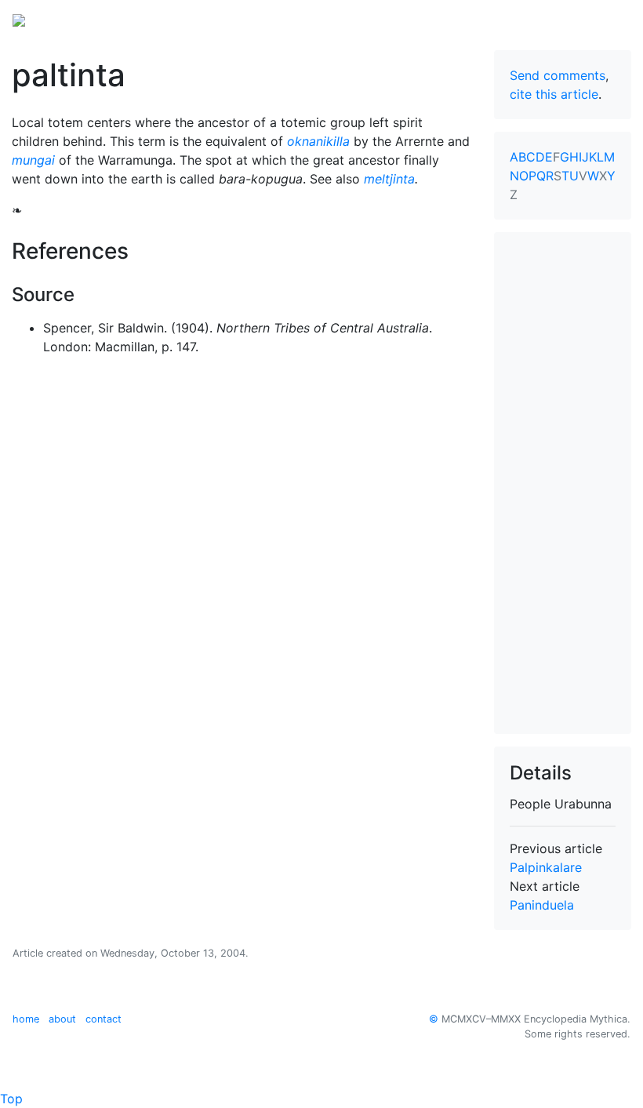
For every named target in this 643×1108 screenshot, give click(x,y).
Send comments (557, 75)
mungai (33, 160)
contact (103, 1019)
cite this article (554, 94)
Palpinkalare (546, 867)
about (62, 1019)
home (26, 1019)
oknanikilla (318, 141)
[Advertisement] (563, 483)
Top (11, 1098)
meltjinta (389, 179)
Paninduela (542, 905)
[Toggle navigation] (608, 19)
